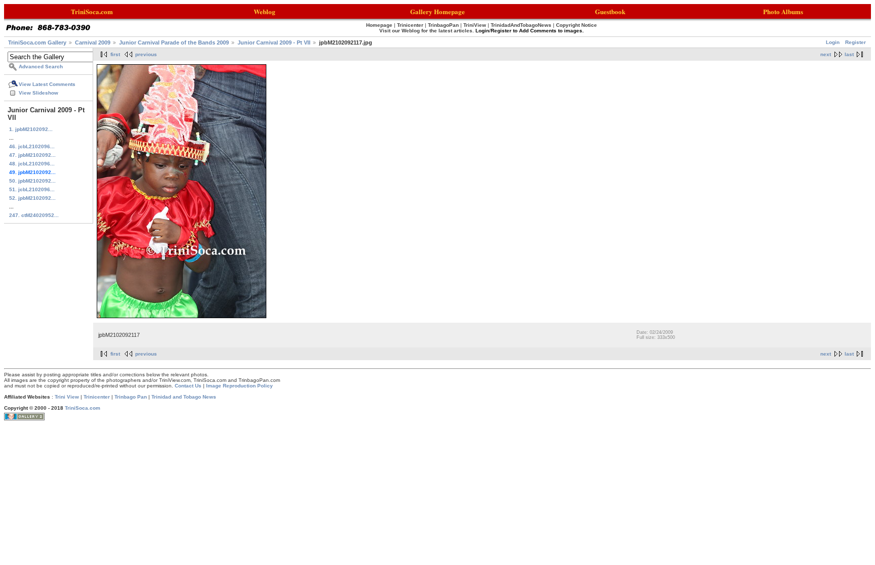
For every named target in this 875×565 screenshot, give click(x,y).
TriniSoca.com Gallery (37, 42)
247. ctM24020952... (34, 215)
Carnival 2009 (92, 42)
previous (146, 54)
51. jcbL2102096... (32, 189)
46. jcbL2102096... (32, 146)
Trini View (67, 397)
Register (855, 42)
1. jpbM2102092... (31, 129)
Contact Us (188, 385)
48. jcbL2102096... (32, 163)
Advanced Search (41, 66)
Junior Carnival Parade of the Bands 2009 (174, 42)
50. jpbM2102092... (32, 181)
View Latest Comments (47, 84)
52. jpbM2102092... (32, 198)
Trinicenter (97, 397)
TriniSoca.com (82, 408)
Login (833, 42)
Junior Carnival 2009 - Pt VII (273, 42)
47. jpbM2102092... (32, 155)
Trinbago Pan (130, 397)
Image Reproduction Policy (239, 385)
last (849, 54)
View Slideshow (38, 93)
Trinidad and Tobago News (183, 397)
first (115, 54)
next (825, 54)
